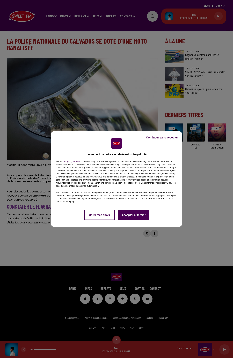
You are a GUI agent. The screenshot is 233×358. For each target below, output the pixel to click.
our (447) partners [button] (72, 161)
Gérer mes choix (99, 215)
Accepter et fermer (133, 215)
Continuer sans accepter (162, 137)
